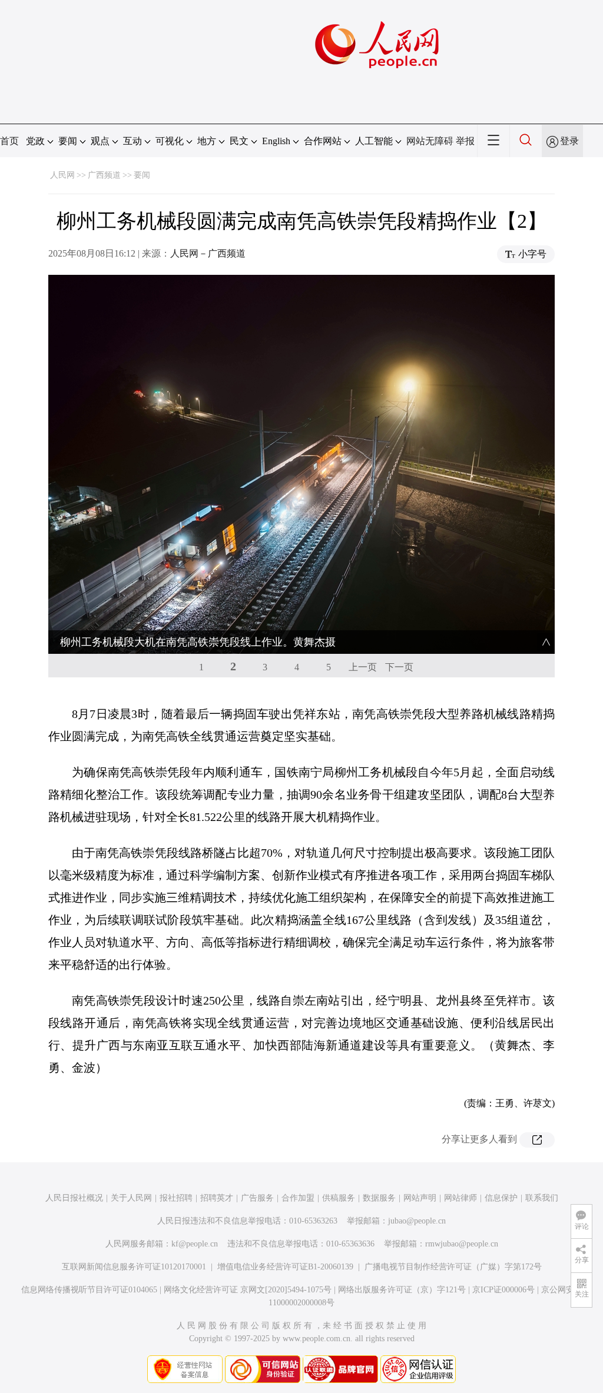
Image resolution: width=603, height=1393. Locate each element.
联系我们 (541, 1197)
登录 (569, 141)
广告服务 (257, 1197)
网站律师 (460, 1197)
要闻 (142, 175)
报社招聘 (176, 1197)
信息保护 (501, 1197)
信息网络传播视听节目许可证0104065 (89, 1289)
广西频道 (104, 175)
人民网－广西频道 (208, 253)
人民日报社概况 (74, 1197)
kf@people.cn (194, 1243)
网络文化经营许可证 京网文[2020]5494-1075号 (248, 1289)
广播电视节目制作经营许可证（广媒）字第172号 (453, 1266)
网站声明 (419, 1197)
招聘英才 (216, 1197)
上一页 (363, 667)
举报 (465, 141)
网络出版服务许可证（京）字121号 (402, 1289)
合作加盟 (297, 1197)
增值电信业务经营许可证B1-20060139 (285, 1266)
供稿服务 (338, 1197)
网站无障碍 (429, 141)
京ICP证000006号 (503, 1289)
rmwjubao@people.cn (461, 1243)
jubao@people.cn (417, 1220)
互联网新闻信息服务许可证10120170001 (134, 1266)
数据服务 (379, 1197)
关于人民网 (131, 1197)
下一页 (399, 667)
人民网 (62, 175)
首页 (9, 141)
